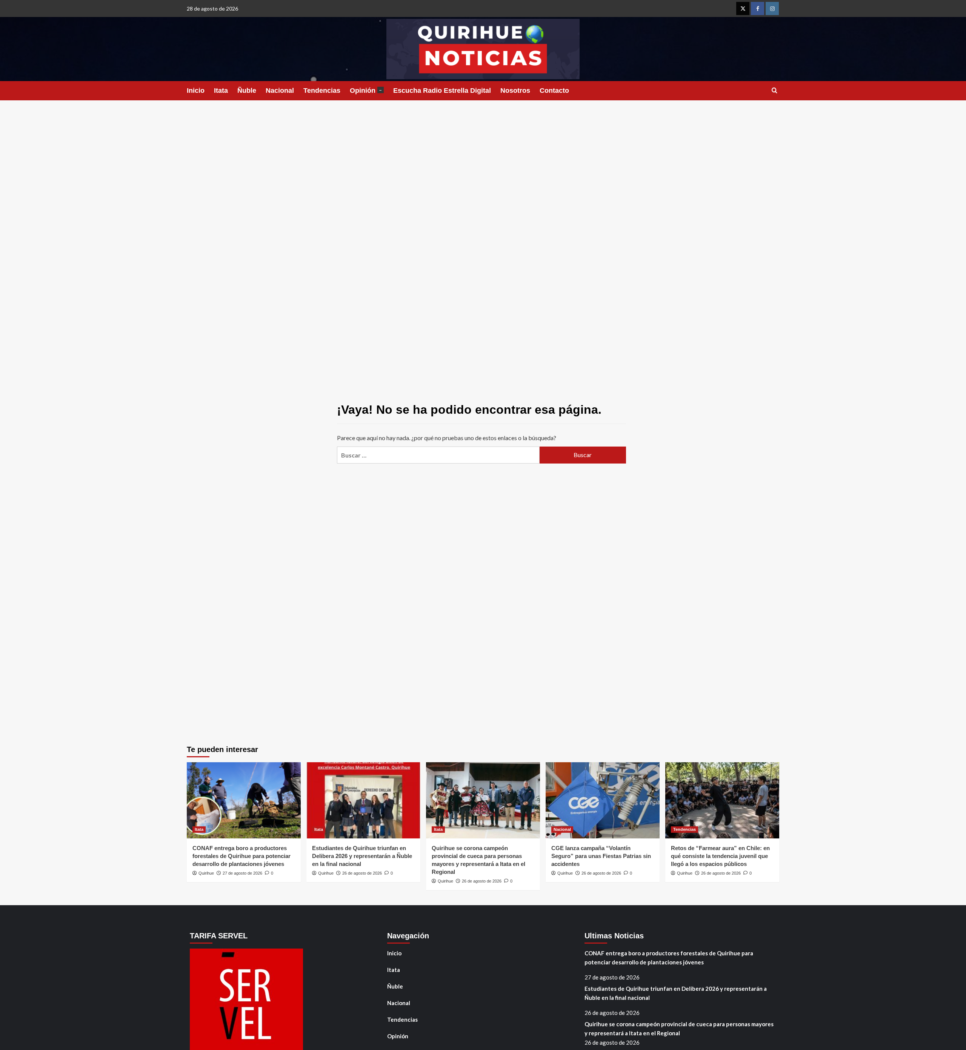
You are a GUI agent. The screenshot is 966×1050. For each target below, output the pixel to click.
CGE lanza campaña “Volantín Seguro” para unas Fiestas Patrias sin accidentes (601, 856)
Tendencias (321, 90)
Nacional (280, 90)
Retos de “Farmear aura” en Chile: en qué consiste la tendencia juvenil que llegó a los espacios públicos (720, 856)
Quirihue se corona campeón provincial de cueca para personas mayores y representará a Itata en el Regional (679, 1028)
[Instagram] (772, 8)
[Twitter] (742, 8)
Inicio (196, 90)
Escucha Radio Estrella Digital (442, 90)
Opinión (366, 90)
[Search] (774, 90)
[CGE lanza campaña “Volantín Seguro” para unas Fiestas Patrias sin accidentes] (603, 800)
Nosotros (515, 90)
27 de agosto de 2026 (242, 873)
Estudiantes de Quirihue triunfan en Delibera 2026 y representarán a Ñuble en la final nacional (362, 856)
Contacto (554, 90)
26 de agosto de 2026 (362, 873)
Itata (221, 90)
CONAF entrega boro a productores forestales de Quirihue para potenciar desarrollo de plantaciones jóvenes (241, 856)
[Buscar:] (438, 455)
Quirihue (206, 873)
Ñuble (246, 90)
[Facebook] (757, 8)
